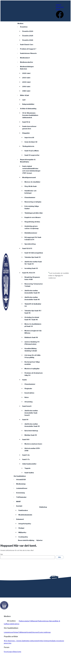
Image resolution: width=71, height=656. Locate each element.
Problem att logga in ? (28, 49)
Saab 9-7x (26, 459)
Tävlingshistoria (28, 146)
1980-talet (26, 91)
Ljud (23, 100)
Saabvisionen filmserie (28, 53)
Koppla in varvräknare (33, 217)
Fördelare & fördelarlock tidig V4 (34, 374)
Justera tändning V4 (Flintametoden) (32, 343)
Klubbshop (43, 507)
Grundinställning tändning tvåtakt (31, 350)
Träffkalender (21, 497)
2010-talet (26, 78)
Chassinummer (30, 197)
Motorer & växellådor (32, 182)
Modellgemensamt (29, 177)
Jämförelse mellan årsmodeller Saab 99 (32, 425)
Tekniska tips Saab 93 (33, 257)
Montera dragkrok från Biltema (33, 332)
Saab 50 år (26, 122)
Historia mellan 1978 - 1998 (32, 449)
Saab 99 (25, 419)
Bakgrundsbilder (28, 104)
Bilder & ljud (24, 95)
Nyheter (39, 540)
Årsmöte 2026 (27, 40)
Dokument (20, 519)
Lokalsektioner (21, 488)
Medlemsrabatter (26, 62)
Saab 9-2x (26, 455)
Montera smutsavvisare (33, 444)
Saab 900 (25, 439)
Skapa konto (60, 7)
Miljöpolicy (22, 532)
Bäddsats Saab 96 (31, 337)
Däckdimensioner (31, 233)
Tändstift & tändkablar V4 (33, 305)
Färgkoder (28, 388)
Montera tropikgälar (32, 368)
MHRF (18, 501)
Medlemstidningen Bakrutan (27, 68)
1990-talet (26, 86)
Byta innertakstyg (31, 430)
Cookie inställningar (44, 632)
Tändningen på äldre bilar (34, 213)
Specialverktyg (30, 244)
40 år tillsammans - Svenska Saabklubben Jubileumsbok (30, 115)
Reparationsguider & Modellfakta (27, 161)
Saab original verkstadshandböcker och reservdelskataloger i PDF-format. (31, 169)
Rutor (27, 397)
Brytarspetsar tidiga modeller (32, 363)
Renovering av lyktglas (33, 202)
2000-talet (26, 82)
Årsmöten (24, 27)
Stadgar (21, 528)
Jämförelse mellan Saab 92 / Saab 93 (33, 263)
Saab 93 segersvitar (32, 155)
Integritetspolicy (24, 523)
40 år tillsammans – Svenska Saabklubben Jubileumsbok (21, 641)
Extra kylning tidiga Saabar (32, 207)
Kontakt (19, 506)
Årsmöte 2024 (27, 31)
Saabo (24, 380)
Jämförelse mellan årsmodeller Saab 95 (32, 292)
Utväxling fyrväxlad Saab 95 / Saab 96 (32, 318)
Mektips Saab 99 (31, 435)
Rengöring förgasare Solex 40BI (32, 278)
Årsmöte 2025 (27, 36)
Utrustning (29, 402)
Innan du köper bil (31, 142)
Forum (58, 9)
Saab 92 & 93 (27, 248)
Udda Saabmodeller (29, 464)
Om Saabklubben (20, 476)
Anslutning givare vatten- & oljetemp (32, 227)
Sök (1, 554)
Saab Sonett (27, 406)
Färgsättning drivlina (32, 222)
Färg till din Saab (31, 186)
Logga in (58, 5)
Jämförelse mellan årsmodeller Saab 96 (32, 298)
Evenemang (20, 493)
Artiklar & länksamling (28, 108)
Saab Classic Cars (26, 44)
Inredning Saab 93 (31, 268)
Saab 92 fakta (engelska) (34, 253)
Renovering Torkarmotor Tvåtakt (34, 285)
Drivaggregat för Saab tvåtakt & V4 (33, 238)
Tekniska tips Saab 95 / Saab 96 (33, 312)
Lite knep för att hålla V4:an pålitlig (32, 356)
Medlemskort (25, 58)
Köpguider (26, 133)
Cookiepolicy (23, 537)
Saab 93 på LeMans (32, 151)
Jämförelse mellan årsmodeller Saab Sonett (31, 413)
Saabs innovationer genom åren (29, 128)
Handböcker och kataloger (30, 192)
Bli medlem (56, 281)
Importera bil (29, 137)
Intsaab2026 (21, 479)
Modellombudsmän (25, 515)
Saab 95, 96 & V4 (28, 273)
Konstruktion (29, 393)
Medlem (20, 23)
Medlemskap (21, 484)
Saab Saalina (29, 473)
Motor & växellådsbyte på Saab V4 (33, 325)
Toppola (27, 468)
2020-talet (26, 73)
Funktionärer (23, 510)
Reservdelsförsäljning (26, 540)
